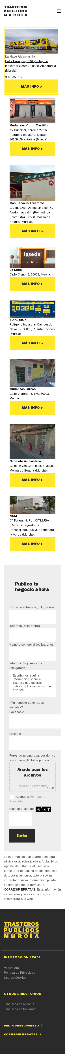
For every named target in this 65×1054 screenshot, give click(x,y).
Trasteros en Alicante (19, 1004)
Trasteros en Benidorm (20, 1009)
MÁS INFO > (31, 86)
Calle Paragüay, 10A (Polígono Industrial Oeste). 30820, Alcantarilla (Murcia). (30, 66)
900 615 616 (13, 77)
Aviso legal (12, 967)
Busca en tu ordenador (32, 786)
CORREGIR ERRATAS (19, 889)
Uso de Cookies (15, 977)
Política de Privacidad (19, 972)
